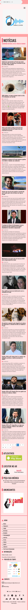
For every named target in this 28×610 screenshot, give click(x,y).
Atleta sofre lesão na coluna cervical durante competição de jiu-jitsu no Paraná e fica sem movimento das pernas (12, 129)
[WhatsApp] (8, 595)
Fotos (4, 540)
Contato (5, 547)
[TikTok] (10, 598)
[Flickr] (21, 598)
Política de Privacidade (8, 549)
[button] (24, 7)
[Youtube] (15, 595)
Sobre (4, 528)
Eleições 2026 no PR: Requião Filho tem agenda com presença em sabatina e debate (14, 392)
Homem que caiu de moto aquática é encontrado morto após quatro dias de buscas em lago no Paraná (13, 193)
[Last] (10, 447)
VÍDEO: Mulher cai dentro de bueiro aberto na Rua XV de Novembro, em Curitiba (13, 96)
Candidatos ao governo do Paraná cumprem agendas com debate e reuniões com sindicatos (14, 160)
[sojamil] (13, 500)
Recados (5, 533)
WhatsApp (6, 586)
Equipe (4, 544)
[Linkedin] (17, 598)
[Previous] (5, 445)
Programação (6, 535)
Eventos (5, 537)
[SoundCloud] (6, 598)
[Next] (8, 447)
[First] (3, 445)
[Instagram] (4, 595)
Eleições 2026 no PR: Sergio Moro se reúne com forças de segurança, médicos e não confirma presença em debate (13, 426)
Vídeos (4, 542)
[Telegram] (12, 595)
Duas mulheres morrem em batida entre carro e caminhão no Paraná (13, 291)
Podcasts (5, 526)
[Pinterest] (14, 598)
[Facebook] (19, 595)
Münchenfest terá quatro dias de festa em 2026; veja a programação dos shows (13, 259)
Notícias (5, 531)
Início (4, 524)
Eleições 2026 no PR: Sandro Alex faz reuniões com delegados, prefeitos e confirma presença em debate (13, 358)
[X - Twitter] (23, 595)
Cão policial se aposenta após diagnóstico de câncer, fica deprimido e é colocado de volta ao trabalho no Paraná (14, 324)
